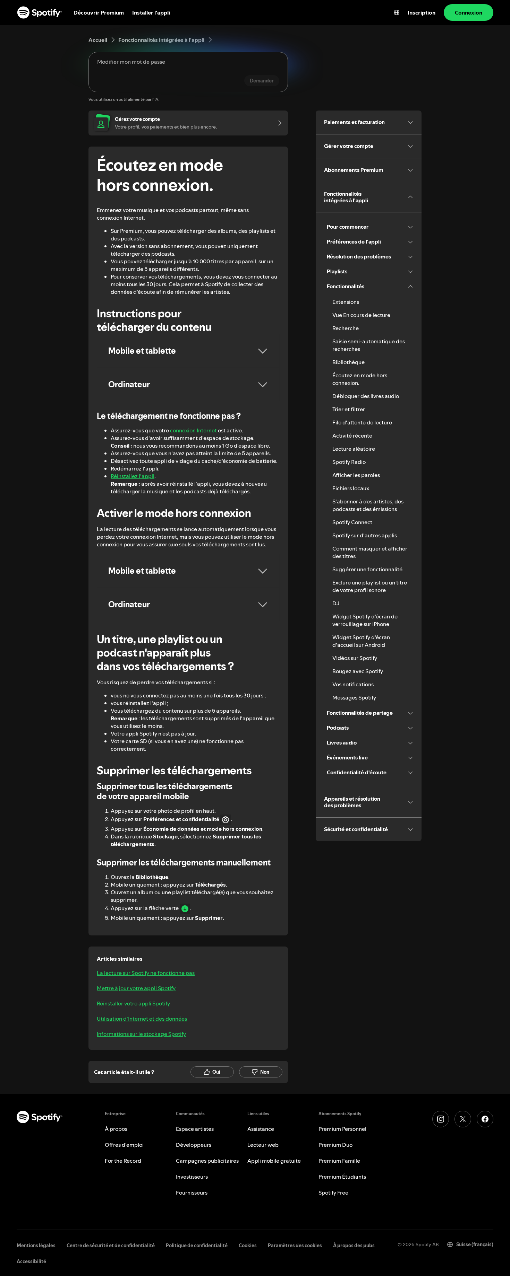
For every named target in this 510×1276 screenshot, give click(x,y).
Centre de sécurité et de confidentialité (111, 1245)
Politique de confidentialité (197, 1245)
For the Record (123, 1160)
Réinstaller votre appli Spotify (133, 1003)
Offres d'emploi (124, 1145)
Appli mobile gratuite (274, 1160)
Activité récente (352, 435)
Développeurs (193, 1145)
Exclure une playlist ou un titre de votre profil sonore (369, 586)
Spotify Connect (352, 522)
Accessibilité (31, 1261)
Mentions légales (36, 1245)
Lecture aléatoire (353, 448)
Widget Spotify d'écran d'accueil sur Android (361, 641)
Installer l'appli (151, 12)
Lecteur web (263, 1145)
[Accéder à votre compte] (277, 123)
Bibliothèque (348, 362)
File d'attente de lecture (362, 422)
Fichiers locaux (350, 488)
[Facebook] (485, 1119)
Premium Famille (339, 1160)
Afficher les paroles (356, 475)
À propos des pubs (354, 1245)
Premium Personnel (342, 1129)
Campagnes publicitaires (207, 1160)
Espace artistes (195, 1129)
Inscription (421, 12)
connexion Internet (193, 430)
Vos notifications (353, 684)
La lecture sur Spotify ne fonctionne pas (146, 973)
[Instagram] (440, 1119)
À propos (116, 1129)
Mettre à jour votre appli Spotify (136, 988)
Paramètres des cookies (295, 1245)
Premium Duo (335, 1145)
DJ (335, 603)
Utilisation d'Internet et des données (142, 1018)
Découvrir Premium (99, 12)
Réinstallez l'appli (132, 476)
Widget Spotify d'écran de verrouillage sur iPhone (365, 620)
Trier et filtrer (348, 409)
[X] (462, 1119)
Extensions (345, 302)
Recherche (345, 328)
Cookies (248, 1245)
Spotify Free (333, 1192)
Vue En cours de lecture (361, 315)
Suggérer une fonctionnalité (367, 569)
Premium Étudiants (342, 1176)
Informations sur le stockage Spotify (141, 1034)
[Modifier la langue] (396, 12)
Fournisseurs (191, 1192)
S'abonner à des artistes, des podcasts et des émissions (367, 505)
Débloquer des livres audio (365, 396)
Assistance (260, 1129)
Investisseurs (192, 1176)
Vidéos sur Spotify (354, 658)
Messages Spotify (354, 697)
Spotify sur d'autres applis (364, 535)
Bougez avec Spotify (357, 671)
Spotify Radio (349, 462)
